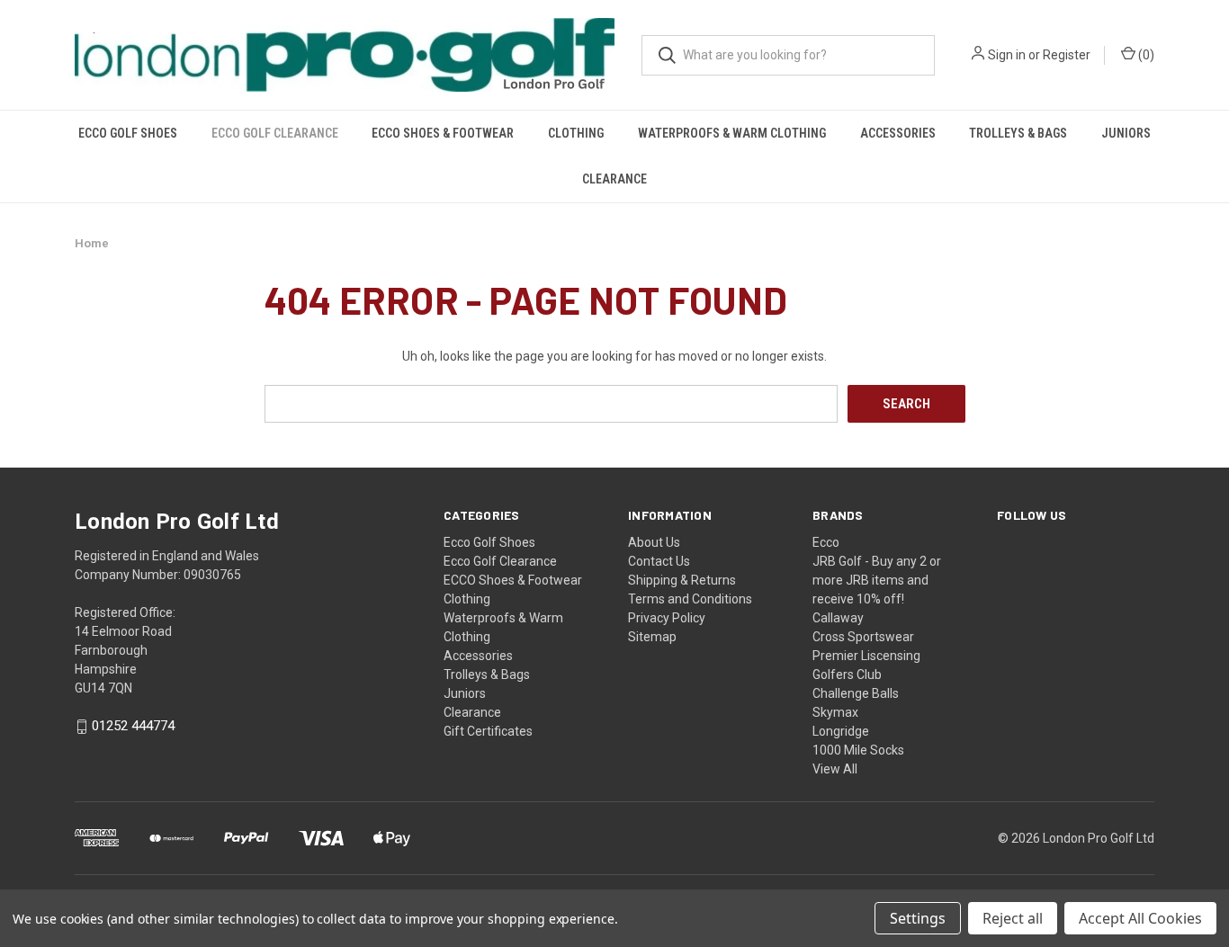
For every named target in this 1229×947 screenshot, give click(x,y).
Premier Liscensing (866, 655)
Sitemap (652, 637)
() (1144, 55)
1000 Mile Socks (858, 750)
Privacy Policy (666, 618)
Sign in (1007, 55)
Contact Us (659, 561)
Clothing (576, 133)
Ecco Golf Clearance (274, 133)
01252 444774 (133, 727)
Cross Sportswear (863, 637)
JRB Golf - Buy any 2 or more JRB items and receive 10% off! (876, 580)
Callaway (838, 618)
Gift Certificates (488, 731)
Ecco (825, 542)
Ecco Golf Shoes (127, 133)
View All (834, 769)
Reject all (1012, 918)
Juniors (1126, 133)
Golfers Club (847, 674)
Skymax (835, 712)
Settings (918, 918)
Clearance (614, 179)
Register (1066, 55)
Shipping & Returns (682, 580)
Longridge (840, 731)
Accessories (898, 133)
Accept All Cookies (1140, 918)
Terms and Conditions (690, 599)
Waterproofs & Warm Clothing (732, 133)
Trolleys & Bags (1018, 133)
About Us (654, 542)
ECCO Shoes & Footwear (443, 133)
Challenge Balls (855, 693)
